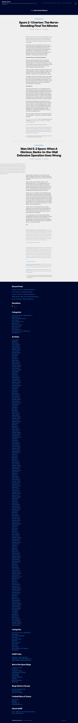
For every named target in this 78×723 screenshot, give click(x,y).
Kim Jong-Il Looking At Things (19, 689)
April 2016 (14, 501)
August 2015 (15, 510)
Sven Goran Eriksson (41, 276)
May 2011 (14, 579)
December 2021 (15, 416)
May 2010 (14, 595)
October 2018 (15, 468)
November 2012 (15, 558)
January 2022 (15, 415)
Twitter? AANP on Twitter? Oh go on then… (21, 660)
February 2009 (15, 619)
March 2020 (14, 442)
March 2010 (14, 598)
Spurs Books (15, 320)
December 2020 (15, 432)
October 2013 (15, 540)
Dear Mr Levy (15, 669)
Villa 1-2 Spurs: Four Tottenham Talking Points (22, 292)
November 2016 (15, 493)
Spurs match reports (39, 145)
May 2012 (14, 564)
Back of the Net (15, 699)
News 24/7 (14, 308)
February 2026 (15, 344)
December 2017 (15, 481)
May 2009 (14, 614)
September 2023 (16, 385)
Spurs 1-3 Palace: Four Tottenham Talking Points (23, 299)
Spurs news (32, 276)
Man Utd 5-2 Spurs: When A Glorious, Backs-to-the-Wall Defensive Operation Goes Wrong (39, 152)
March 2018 (14, 476)
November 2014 (15, 520)
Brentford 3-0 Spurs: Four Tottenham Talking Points (23, 289)
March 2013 (14, 551)
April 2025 (14, 358)
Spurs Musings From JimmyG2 (19, 672)
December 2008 (15, 622)
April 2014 (14, 531)
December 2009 (15, 603)
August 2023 (15, 387)
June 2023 (14, 388)
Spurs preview (15, 326)
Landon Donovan (38, 135)
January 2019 (15, 463)
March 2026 (14, 343)
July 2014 (14, 526)
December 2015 (15, 507)
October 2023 (15, 383)
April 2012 (14, 565)
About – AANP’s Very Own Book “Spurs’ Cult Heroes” (51, 2)
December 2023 (15, 380)
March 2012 (14, 567)
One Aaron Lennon (39, 275)
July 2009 (14, 611)
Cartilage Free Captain (17, 667)
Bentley (28, 135)
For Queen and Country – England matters (21, 315)
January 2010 (15, 601)
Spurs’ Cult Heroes (32, 119)
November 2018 (15, 467)
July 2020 (14, 438)
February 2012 (15, 568)
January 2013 (15, 554)
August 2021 (15, 423)
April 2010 (14, 597)
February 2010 (15, 600)
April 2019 (14, 459)
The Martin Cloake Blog (17, 692)
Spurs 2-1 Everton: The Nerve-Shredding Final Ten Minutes (39, 24)
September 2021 (15, 421)
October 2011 (15, 575)
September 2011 (15, 576)
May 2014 (14, 529)
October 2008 (15, 625)
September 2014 (16, 523)
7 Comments (46, 29)
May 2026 (14, 341)
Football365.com (16, 702)
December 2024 (15, 365)
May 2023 (14, 390)
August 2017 (15, 487)
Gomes (30, 275)
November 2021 (15, 418)
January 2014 (15, 536)
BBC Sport (14, 701)
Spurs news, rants (16, 324)
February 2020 (15, 443)
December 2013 (15, 537)
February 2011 (15, 584)
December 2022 (15, 398)
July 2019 (14, 454)
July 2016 (14, 499)
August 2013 (15, 543)
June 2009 (14, 612)
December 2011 (15, 572)
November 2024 (15, 366)
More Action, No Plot (16, 690)
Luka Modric (34, 275)
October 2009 (15, 606)
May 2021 (14, 424)
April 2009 (14, 616)
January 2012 (15, 570)
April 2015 (14, 512)
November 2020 (15, 434)
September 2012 (15, 561)
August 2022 (15, 404)
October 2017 (15, 484)
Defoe (31, 135)
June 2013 (14, 547)
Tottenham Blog (15, 675)
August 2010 (15, 594)
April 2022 (14, 410)
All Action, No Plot (6, 1)
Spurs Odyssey (15, 674)
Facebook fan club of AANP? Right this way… (22, 658)
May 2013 (14, 548)
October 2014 (15, 521)
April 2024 (14, 374)
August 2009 (15, 609)
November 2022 (15, 399)
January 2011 (15, 586)
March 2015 (14, 514)
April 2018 (14, 474)
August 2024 (15, 371)
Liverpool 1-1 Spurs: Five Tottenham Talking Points (23, 294)
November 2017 (15, 482)
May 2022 (14, 409)
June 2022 (14, 407)
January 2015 (15, 517)
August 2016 (15, 498)
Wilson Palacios (29, 277)
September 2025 (16, 352)
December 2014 (15, 518)
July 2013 (14, 545)
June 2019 (14, 456)
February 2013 (15, 553)
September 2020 (16, 437)
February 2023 (15, 394)
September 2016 (16, 496)
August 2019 (15, 452)
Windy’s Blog (15, 681)
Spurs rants (36, 276)
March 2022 (14, 412)
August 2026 (15, 340)
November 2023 (15, 382)
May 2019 (14, 457)
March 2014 (14, 532)
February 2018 (15, 478)
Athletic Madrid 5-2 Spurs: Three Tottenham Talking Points (25, 296)
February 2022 (15, 413)
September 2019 (16, 451)
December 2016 (15, 492)
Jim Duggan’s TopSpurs (17, 670)
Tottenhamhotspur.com (42, 120)
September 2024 (16, 369)
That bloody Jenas (49, 276)
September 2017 (15, 485)
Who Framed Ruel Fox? (17, 680)
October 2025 (15, 351)
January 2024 (15, 379)
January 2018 (15, 479)
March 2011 (14, 583)
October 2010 (15, 590)
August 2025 (15, 354)
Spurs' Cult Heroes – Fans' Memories (20, 331)
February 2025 (15, 362)
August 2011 (15, 578)
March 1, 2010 (39, 29)
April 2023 (14, 391)
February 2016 (15, 504)
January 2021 (15, 431)
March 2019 (14, 460)
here (38, 128)
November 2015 (15, 509)
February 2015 (15, 515)
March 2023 (14, 393)
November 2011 (15, 573)
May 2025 (14, 357)
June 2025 (14, 355)
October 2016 (15, 495)
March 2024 (14, 376)
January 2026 (15, 346)
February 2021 (15, 429)
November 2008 (15, 623)
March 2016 (14, 503)
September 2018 (16, 470)
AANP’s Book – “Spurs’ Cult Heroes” (20, 657)
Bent (28, 275)
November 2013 (15, 539)
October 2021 (15, 420)
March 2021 (14, 427)
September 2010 (16, 592)
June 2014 (14, 528)
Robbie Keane (45, 275)
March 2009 (14, 617)
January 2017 (15, 490)
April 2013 (14, 550)
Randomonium (15, 317)
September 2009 (16, 608)
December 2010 (15, 587)
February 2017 (15, 489)
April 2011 (14, 581)
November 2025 (15, 349)
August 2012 (15, 562)
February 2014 (15, 534)
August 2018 (15, 471)
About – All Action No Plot (67, 2)
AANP (33, 29)
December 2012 (15, 556)
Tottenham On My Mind (17, 677)
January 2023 (15, 396)
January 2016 (15, 506)
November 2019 (15, 448)
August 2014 (15, 525)
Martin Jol (45, 135)
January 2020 (15, 445)
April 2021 (14, 426)
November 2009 (15, 605)
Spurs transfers (15, 329)
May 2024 (14, 373)
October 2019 (15, 449)
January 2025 (15, 363)
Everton (34, 135)
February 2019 (15, 462)
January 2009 (15, 620)
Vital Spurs (14, 678)
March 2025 (14, 360)
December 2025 (15, 347)
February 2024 (15, 377)
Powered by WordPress (27, 720)
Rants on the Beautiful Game (18, 318)
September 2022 (16, 402)
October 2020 (15, 435)
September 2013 (15, 542)
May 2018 (14, 473)
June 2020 (14, 440)
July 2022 (14, 405)
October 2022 (15, 401)
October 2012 (15, 559)
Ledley (43, 135)
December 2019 (15, 446)
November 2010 (15, 589)
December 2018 (15, 465)
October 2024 (15, 368)
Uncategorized (15, 332)
